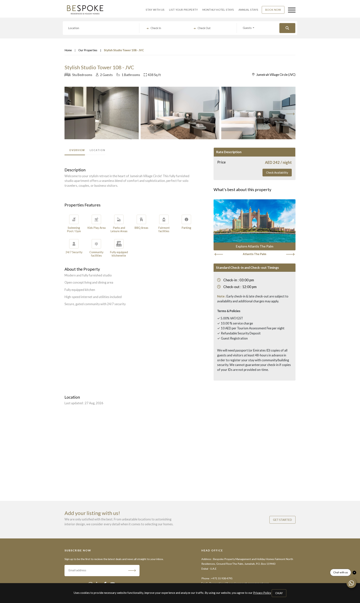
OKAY (279, 593)
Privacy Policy (262, 592)
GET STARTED (282, 519)
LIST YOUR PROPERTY (183, 9)
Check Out (204, 28)
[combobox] (102, 28)
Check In (156, 28)
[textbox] (102, 28)
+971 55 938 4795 (221, 578)
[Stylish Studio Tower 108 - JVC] (92, 113)
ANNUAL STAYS (248, 9)
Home (68, 50)
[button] (291, 9)
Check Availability (277, 172)
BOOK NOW (273, 9)
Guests (247, 27)
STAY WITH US (155, 9)
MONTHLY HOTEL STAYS (218, 9)
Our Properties (87, 50)
